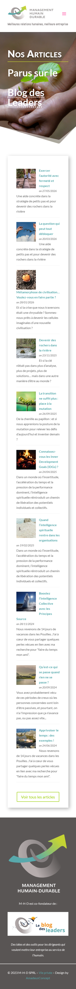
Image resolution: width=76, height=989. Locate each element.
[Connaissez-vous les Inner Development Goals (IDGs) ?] (26, 468)
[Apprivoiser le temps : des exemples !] (26, 747)
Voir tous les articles (38, 797)
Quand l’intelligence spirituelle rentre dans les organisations (49, 530)
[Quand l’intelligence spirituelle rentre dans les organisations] (26, 537)
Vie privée (45, 972)
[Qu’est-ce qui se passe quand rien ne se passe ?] (26, 683)
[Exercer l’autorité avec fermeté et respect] (26, 187)
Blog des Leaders (26, 97)
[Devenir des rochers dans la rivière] (26, 357)
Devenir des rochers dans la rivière (48, 345)
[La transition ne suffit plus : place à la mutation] (26, 410)
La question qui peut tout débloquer (49, 229)
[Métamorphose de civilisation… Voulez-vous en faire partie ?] (26, 288)
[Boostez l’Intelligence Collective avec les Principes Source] (26, 610)
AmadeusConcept (38, 978)
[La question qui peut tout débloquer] (26, 240)
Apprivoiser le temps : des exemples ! (49, 735)
